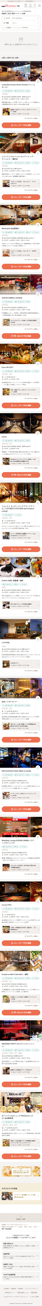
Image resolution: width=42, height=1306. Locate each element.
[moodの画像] (21, 423)
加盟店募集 (34, 1292)
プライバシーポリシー (31, 1288)
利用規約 (13, 1288)
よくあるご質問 (34, 1296)
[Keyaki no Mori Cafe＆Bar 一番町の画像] (21, 961)
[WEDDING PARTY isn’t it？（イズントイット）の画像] (21, 1030)
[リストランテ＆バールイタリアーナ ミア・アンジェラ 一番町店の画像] (21, 143)
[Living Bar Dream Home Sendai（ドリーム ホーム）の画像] (21, 71)
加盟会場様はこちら (23, 1292)
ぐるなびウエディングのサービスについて (15, 1296)
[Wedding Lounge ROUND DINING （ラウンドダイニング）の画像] (21, 827)
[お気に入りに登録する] (38, 81)
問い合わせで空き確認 (22, 336)
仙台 (30, 1227)
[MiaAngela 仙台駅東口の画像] (21, 215)
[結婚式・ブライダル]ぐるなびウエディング (14, 1224)
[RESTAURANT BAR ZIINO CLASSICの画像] (21, 757)
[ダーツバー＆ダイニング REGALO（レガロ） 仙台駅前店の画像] (21, 1102)
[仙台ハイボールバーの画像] (21, 688)
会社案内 (6, 1288)
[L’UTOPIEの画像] (21, 629)
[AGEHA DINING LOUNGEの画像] (21, 284)
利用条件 (20, 1288)
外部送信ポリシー (10, 1292)
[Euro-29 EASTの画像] (21, 354)
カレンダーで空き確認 (22, 125)
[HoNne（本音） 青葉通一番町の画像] (21, 567)
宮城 (25, 1227)
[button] (21, 1245)
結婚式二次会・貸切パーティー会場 (12, 1227)
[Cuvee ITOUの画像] (21, 891)
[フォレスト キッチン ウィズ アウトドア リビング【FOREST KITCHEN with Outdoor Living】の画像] (21, 493)
